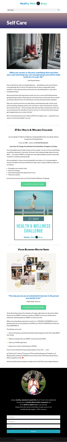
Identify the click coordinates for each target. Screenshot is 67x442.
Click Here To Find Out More (33, 184)
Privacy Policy (43, 439)
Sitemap (50, 439)
